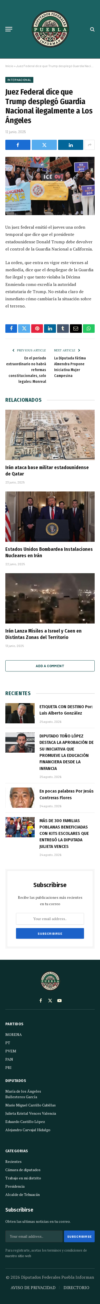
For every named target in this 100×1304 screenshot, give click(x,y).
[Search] (92, 29)
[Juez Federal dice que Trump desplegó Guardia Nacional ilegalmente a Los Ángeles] (50, 186)
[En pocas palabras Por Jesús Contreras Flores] (20, 798)
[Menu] (8, 29)
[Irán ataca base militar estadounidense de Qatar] (50, 435)
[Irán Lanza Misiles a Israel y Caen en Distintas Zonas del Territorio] (50, 598)
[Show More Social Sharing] (90, 145)
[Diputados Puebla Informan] (50, 29)
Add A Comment (50, 666)
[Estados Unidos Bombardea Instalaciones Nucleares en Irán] (50, 516)
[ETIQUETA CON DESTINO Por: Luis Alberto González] (20, 713)
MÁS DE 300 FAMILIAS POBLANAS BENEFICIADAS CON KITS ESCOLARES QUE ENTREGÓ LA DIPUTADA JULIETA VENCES (64, 833)
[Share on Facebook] (17, 145)
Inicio (9, 66)
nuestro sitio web (18, 1256)
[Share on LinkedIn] (70, 145)
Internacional (19, 79)
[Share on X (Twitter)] (44, 145)
